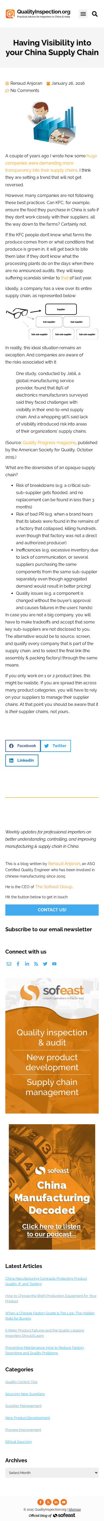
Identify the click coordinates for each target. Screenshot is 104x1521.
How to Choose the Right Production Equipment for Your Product (51, 1298)
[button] (83, 13)
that (65, 277)
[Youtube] (54, 963)
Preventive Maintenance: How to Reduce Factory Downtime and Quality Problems (44, 1350)
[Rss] (36, 963)
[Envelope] (9, 963)
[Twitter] (45, 963)
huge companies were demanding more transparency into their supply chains (51, 163)
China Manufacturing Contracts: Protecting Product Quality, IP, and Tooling (46, 1281)
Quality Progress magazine (49, 442)
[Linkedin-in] (27, 963)
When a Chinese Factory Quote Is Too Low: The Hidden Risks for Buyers (50, 1315)
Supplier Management (23, 1406)
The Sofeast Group (53, 886)
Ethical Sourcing (18, 1442)
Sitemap (75, 1509)
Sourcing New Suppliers (25, 1394)
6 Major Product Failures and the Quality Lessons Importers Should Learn (44, 1333)
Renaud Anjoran (64, 863)
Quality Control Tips (21, 1382)
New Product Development (27, 1418)
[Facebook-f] (18, 963)
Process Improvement (23, 1430)
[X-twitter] (48, 1502)
